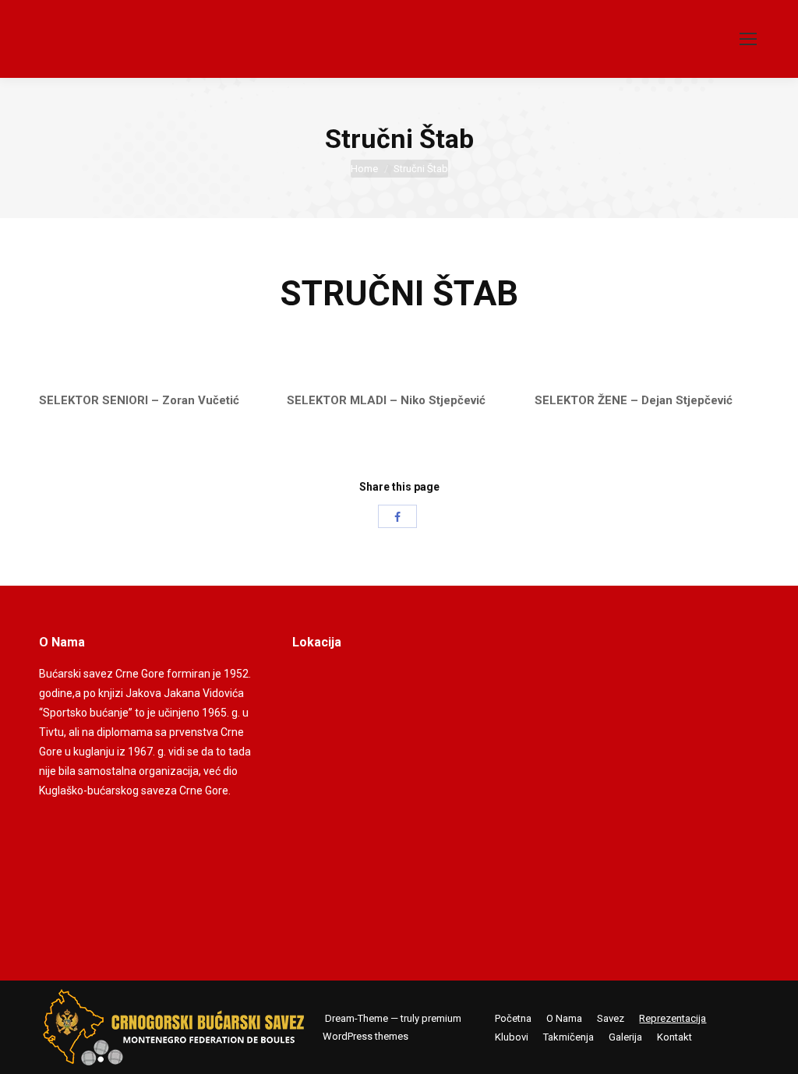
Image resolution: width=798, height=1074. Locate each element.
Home (364, 168)
